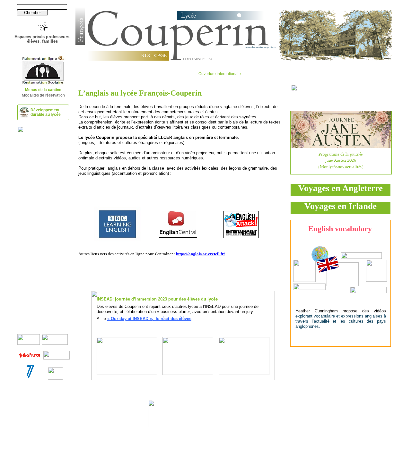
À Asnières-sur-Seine (186, 412)
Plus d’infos (186, 418)
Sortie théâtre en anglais (186, 406)
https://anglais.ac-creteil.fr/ (200, 253)
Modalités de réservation (43, 95)
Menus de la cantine (43, 90)
